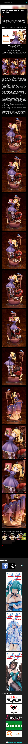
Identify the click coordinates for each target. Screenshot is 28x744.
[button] (2, 17)
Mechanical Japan (8, 2)
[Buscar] (26, 2)
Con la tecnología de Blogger (15, 742)
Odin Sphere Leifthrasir (7, 542)
